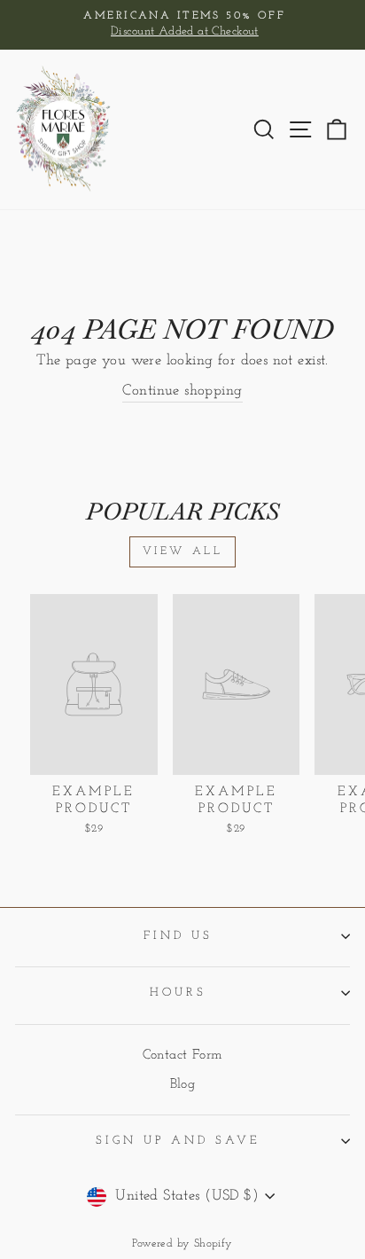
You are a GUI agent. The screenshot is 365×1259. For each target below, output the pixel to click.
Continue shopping (182, 391)
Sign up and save (178, 1140)
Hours (178, 992)
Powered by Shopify (182, 1244)
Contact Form (183, 1055)
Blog (183, 1084)
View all (183, 551)
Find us (178, 936)
